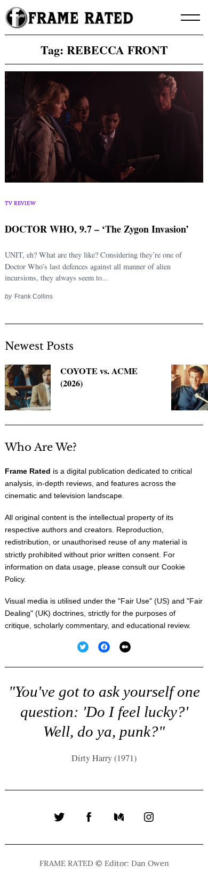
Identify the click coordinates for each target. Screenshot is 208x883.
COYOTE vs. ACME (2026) (99, 377)
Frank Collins (33, 296)
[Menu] (190, 17)
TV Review (20, 203)
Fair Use (135, 601)
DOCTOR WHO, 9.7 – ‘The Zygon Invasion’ (97, 229)
